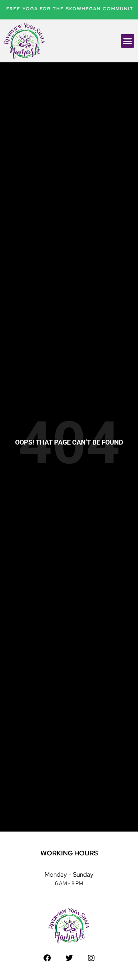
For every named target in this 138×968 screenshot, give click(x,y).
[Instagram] (91, 958)
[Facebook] (47, 958)
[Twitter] (69, 958)
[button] (128, 41)
